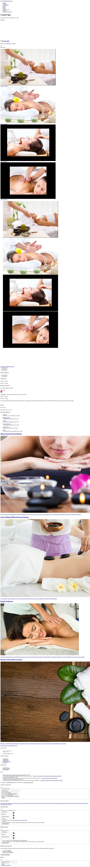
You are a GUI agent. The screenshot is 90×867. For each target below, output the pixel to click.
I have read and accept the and (15, 820)
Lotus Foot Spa (6, 427)
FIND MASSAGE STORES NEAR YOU (8, 745)
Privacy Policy (24, 820)
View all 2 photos (3, 123)
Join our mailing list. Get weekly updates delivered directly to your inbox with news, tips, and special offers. (24, 822)
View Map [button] (2, 19)
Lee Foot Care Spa (6, 423)
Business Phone (4, 795)
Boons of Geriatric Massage (7, 777)
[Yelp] (1, 392)
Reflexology (5, 762)
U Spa (4, 430)
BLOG (4, 7)
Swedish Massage (6, 760)
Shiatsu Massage (6, 758)
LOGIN (4, 10)
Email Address (4, 811)
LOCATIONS (6, 5)
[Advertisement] (37, 357)
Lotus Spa (5, 414)
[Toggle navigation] (12, 1)
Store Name (3, 792)
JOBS (4, 6)
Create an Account (5, 823)
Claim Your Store (6, 767)
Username (3, 861)
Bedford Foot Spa (6, 417)
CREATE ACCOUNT (7, 11)
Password (3, 814)
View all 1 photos (3, 86)
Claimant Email (4, 791)
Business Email (4, 796)
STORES (5, 4)
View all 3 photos (3, 161)
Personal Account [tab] (27, 803)
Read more (47, 776)
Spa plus (4, 420)
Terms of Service (16, 820)
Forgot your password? (5, 865)
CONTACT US (6, 9)
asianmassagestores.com (28, 782)
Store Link (3, 793)
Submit (3, 797)
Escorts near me (5, 769)
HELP (4, 8)
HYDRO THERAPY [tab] (10, 366)
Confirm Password (5, 816)
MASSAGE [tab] (2, 366)
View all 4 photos (3, 199)
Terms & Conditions (6, 768)
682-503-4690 (5, 41)
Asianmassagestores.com (11, 782)
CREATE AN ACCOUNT (5, 854)
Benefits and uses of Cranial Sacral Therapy (10, 779)
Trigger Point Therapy (7, 761)
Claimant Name (4, 790)
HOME (4, 3)
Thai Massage (5, 759)
